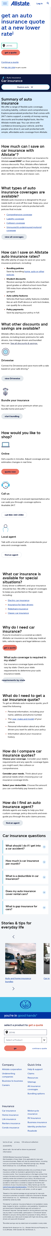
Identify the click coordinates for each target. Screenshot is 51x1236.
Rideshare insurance (18, 608)
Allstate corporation (12, 1069)
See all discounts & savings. (24, 343)
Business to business (12, 1081)
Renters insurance (11, 1123)
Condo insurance (10, 1127)
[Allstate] (3, 78)
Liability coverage (15, 218)
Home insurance (10, 1115)
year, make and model (23, 719)
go (15, 1048)
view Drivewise (12, 378)
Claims (31, 1073)
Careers (6, 1085)
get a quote (11, 52)
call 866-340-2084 (14, 515)
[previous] (13, 937)
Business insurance (37, 1122)
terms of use (7, 1142)
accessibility (7, 1146)
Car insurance (9, 1110)
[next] (13, 989)
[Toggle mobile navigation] (5, 3)
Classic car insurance (18, 613)
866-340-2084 (9, 67)
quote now (10, 471)
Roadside (32, 1130)
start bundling (12, 416)
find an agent (11, 554)
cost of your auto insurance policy (15, 1187)
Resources (33, 1077)
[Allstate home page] (20, 3)
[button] (48, 3)
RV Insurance (34, 1118)
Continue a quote (10, 62)
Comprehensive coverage (19, 214)
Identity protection (37, 1126)
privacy (17, 1142)
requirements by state (13, 680)
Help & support (35, 1069)
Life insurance (9, 1119)
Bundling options (36, 1093)
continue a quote (39, 1048)
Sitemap (32, 1082)
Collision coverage (16, 223)
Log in (39, 3)
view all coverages (14, 237)
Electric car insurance (18, 600)
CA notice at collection (30, 1142)
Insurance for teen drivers (20, 604)
